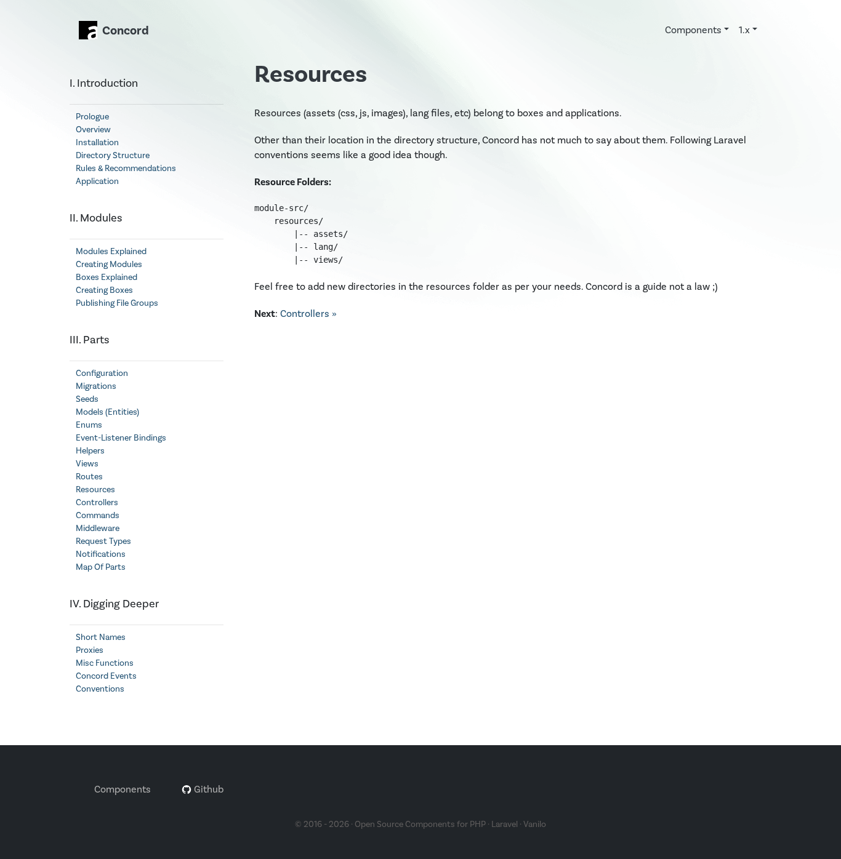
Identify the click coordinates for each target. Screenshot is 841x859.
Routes (89, 476)
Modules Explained (111, 251)
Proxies (89, 650)
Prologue (92, 116)
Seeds (87, 399)
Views (87, 463)
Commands (97, 515)
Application (97, 181)
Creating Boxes (104, 290)
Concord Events (106, 676)
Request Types (103, 541)
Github (207, 789)
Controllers (97, 502)
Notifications (101, 554)
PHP (478, 824)
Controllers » (308, 314)
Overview (93, 129)
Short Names (101, 637)
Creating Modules (109, 264)
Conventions (100, 689)
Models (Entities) (107, 412)
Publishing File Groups (117, 303)
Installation (97, 142)
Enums (89, 425)
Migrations (96, 386)
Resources (95, 489)
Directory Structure (113, 155)
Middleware (97, 528)
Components (122, 789)
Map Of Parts (101, 567)
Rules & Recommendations (126, 168)
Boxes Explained (106, 277)
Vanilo (534, 824)
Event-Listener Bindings (121, 438)
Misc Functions (105, 663)
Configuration (102, 373)
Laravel (504, 824)
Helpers (90, 451)
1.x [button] (744, 30)
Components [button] (693, 30)
